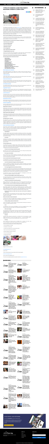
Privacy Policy (23, 434)
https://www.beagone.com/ (7, 253)
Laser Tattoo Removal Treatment (8, 125)
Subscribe (39, 437)
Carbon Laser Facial (6, 74)
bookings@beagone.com (7, 249)
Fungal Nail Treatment (7, 87)
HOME (5, 4)
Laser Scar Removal (6, 92)
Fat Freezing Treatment (7, 83)
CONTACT (19, 4)
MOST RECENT (9, 4)
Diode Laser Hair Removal (7, 78)
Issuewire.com (19, 27)
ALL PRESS (14, 4)
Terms (22, 433)
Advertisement (23, 436)
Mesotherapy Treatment (7, 98)
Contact (22, 437)
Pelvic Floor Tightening (7, 102)
